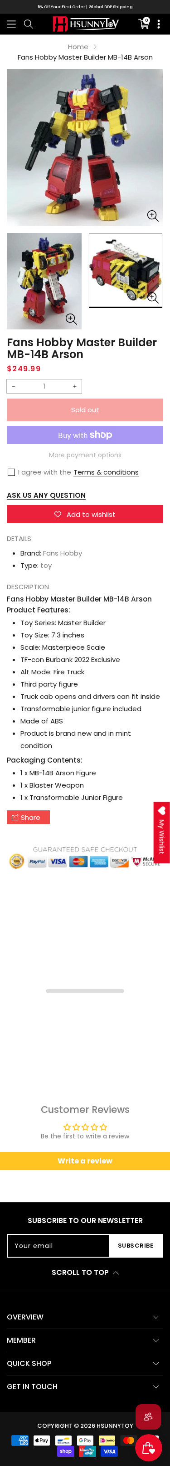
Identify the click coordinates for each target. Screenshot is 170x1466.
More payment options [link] (85, 455)
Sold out (85, 410)
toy (46, 565)
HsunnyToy (115, 1425)
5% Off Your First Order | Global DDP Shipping (85, 7)
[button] (11, 24)
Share (30, 817)
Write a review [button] (85, 1161)
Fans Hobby (62, 553)
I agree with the (44, 472)
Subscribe (136, 1245)
